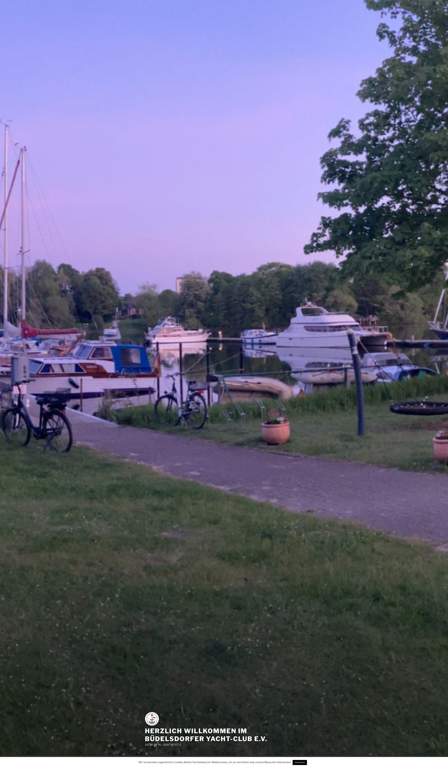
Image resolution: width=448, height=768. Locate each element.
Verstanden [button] (300, 762)
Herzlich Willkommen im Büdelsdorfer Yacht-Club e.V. (206, 735)
